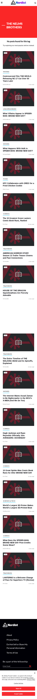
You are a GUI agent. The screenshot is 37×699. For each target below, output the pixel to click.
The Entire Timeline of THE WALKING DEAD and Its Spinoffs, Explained (18, 360)
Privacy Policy (13, 639)
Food (5, 179)
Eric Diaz (5, 224)
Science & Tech (9, 501)
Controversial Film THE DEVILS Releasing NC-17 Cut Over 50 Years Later (17, 78)
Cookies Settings (18, 683)
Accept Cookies (18, 694)
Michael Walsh (6, 154)
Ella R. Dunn (6, 189)
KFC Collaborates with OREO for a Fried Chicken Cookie (18, 184)
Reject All (18, 688)
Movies (6, 72)
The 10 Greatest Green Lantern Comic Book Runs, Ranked (17, 219)
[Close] (35, 673)
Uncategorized (9, 109)
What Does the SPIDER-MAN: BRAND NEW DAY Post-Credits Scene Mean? (17, 542)
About (9, 635)
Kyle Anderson (6, 84)
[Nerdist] (18, 2)
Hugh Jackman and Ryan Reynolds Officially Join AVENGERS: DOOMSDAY (14, 435)
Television (7, 249)
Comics (6, 214)
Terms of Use (12, 652)
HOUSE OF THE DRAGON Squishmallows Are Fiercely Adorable (15, 292)
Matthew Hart (6, 511)
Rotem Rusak (6, 404)
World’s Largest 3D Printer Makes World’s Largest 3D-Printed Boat (18, 506)
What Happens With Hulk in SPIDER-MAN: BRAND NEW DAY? (18, 149)
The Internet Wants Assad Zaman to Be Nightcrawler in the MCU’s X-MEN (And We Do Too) (18, 398)
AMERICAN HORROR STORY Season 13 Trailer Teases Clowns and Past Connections (18, 255)
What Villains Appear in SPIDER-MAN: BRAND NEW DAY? (17, 114)
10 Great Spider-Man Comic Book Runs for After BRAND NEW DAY (18, 471)
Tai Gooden (6, 261)
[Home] (10, 626)
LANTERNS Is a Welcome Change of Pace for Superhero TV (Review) (18, 579)
